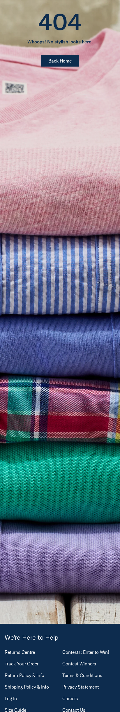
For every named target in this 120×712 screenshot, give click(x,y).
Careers (70, 698)
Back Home (60, 61)
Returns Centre (20, 652)
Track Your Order (21, 664)
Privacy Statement (80, 687)
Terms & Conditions (82, 675)
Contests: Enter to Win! (85, 652)
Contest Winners (79, 664)
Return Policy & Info (24, 675)
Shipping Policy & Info (27, 687)
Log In (11, 698)
